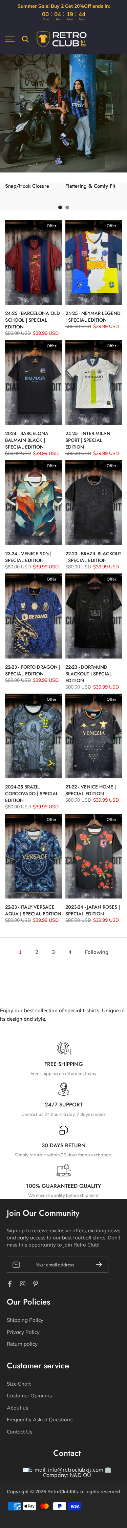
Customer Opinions (29, 1395)
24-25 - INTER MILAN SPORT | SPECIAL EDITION (87, 440)
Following (96, 952)
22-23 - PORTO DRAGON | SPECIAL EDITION (32, 670)
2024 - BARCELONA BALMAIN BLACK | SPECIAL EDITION (26, 440)
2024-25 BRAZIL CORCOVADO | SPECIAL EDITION (31, 793)
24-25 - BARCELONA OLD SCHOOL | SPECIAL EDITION (32, 320)
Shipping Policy (25, 1320)
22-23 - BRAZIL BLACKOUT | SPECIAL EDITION (93, 557)
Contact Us (19, 1431)
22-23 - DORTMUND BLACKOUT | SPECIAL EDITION (88, 674)
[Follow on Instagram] (23, 1284)
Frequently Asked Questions (39, 1419)
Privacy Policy (23, 1332)
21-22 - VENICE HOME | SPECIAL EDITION (90, 790)
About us (17, 1407)
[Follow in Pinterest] (36, 1284)
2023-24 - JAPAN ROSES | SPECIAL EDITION (92, 910)
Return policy (22, 1344)
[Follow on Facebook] (10, 1284)
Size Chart (19, 1383)
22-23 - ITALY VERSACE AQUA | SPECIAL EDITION (33, 910)
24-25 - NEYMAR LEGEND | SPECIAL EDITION (93, 316)
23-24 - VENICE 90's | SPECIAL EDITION (28, 557)
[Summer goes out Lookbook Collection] (63, 113)
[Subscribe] (96, 1264)
